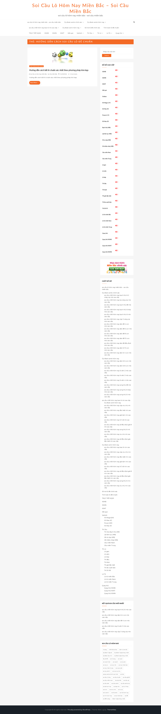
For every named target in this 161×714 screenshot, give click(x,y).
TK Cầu (89, 33)
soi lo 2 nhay (125, 686)
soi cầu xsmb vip (125, 683)
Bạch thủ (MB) (106, 127)
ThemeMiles (111, 710)
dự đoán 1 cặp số (107, 652)
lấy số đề (105, 658)
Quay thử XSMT (107, 245)
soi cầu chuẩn (116, 677)
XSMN (54, 33)
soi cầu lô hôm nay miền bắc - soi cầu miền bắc (43, 74)
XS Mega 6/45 (106, 103)
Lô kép (104, 177)
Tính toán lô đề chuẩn (111, 28)
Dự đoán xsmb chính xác (73, 22)
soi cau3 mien (106, 662)
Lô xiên (104, 171)
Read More (33, 82)
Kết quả (70, 33)
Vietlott (79, 33)
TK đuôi (104, 190)
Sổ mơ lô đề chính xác (92, 28)
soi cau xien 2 (106, 671)
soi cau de (122, 662)
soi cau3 (120, 658)
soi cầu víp (126, 680)
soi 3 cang (113, 658)
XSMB (46, 33)
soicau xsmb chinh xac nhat (110, 674)
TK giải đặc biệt (106, 196)
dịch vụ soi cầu (123, 649)
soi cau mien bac (123, 665)
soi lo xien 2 (106, 692)
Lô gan (104, 165)
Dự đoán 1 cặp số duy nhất (121, 652)
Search (106, 55)
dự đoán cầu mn (107, 655)
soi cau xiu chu (116, 671)
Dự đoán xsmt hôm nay (112, 403)
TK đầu (104, 183)
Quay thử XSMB (107, 239)
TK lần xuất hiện (107, 202)
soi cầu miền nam (108, 680)
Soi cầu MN (118, 680)
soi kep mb (116, 686)
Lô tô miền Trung (107, 227)
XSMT (62, 33)
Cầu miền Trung (106, 158)
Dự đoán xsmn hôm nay (71, 28)
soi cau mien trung (108, 668)
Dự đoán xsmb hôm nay (95, 22)
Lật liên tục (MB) (107, 134)
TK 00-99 (105, 208)
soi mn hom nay (107, 695)
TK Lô (99, 33)
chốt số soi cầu (113, 649)
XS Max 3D (105, 121)
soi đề (126, 695)
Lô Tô (108, 33)
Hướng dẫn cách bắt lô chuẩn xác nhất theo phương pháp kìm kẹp (58, 70)
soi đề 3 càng (106, 698)
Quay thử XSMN (107, 252)
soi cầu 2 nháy (107, 677)
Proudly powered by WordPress (79, 710)
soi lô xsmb (114, 692)
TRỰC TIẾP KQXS (35, 33)
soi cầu (122, 674)
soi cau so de (119, 668)
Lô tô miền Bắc (106, 214)
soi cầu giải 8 (126, 677)
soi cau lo (105, 665)
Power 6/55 (105, 115)
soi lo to (105, 689)
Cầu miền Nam (106, 152)
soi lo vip (120, 689)
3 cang (105, 649)
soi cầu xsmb (115, 683)
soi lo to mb (112, 689)
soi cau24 (115, 662)
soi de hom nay (107, 686)
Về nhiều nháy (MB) (107, 146)
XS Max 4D (105, 109)
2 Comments (73, 74)
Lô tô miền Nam (106, 221)
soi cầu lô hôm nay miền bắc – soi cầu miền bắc (44, 22)
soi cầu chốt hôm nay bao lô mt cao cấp (43, 28)
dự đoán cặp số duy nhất (121, 655)
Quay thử (119, 33)
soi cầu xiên (106, 683)
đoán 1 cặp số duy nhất (118, 698)
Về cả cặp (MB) (106, 140)
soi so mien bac (118, 695)
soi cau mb (113, 665)
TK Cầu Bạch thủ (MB (112, 532)
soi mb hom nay (124, 692)
